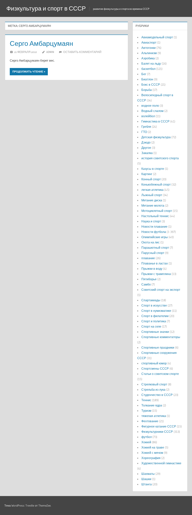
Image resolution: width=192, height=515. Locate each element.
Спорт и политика (153, 321)
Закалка (147, 153)
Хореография (150, 458)
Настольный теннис (155, 216)
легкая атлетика (152, 190)
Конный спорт (151, 179)
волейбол (148, 116)
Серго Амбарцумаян (41, 43)
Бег (143, 74)
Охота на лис (150, 242)
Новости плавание (154, 226)
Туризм (146, 410)
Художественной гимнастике (161, 463)
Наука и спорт (151, 221)
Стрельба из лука (153, 389)
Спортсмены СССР (155, 368)
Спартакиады (150, 300)
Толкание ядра (151, 405)
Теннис (146, 400)
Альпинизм (149, 53)
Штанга (146, 484)
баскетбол (148, 69)
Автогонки (148, 48)
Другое (146, 148)
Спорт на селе (151, 326)
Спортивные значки (155, 332)
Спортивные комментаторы (160, 337)
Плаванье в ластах (154, 263)
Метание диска (151, 200)
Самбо (146, 284)
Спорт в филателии (155, 316)
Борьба (146, 90)
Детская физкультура (156, 137)
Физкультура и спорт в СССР (46, 8)
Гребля (146, 126)
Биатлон (147, 79)
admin (50, 52)
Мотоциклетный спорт (156, 211)
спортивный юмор (154, 363)
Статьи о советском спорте (160, 374)
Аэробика (148, 58)
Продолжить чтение (27, 71)
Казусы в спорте (152, 169)
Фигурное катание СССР (158, 426)
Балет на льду (151, 63)
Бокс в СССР (150, 84)
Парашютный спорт (155, 247)
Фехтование (149, 421)
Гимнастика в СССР (155, 121)
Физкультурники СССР (157, 431)
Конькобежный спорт (156, 184)
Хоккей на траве (152, 447)
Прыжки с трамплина (156, 274)
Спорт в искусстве (154, 305)
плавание (148, 258)
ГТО (144, 132)
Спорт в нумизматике (156, 311)
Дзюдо (146, 142)
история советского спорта (160, 158)
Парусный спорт (152, 253)
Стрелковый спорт (154, 384)
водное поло (150, 105)
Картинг (146, 174)
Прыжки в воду (151, 268)
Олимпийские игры (154, 237)
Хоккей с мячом (152, 453)
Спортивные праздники (157, 347)
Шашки (146, 479)
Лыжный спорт (151, 195)
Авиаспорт (148, 42)
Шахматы (148, 474)
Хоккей (146, 442)
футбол (146, 437)
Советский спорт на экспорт (160, 289)
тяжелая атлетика (153, 416)
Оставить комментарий (82, 52)
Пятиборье (149, 279)
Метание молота (152, 205)
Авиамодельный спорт (157, 37)
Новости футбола (153, 232)
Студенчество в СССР (157, 395)
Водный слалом (152, 111)
